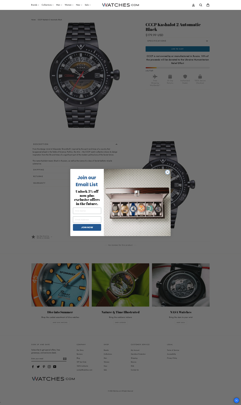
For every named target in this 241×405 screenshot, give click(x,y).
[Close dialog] (167, 172)
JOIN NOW (87, 227)
